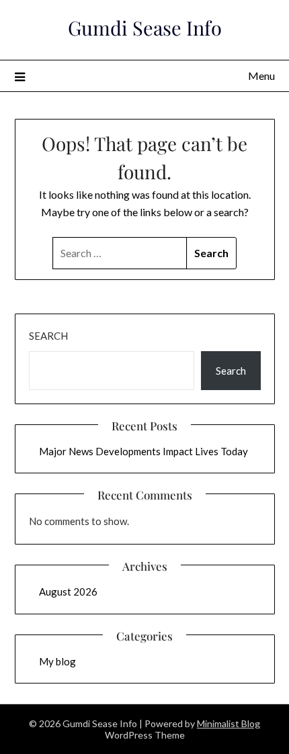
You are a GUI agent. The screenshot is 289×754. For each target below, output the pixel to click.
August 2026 (68, 591)
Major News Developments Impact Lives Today (143, 451)
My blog (57, 661)
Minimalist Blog (228, 723)
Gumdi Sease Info (145, 27)
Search (48, 336)
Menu (261, 75)
